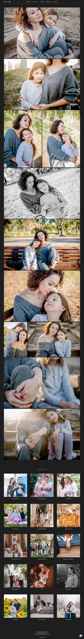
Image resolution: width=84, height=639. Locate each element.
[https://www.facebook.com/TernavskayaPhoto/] (4, 1)
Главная (28, 1)
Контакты (48, 1)
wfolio (43, 637)
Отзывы (42, 1)
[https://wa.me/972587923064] (8, 1)
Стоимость (55, 1)
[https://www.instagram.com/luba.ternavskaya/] (6, 1)
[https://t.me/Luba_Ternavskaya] (9, 1)
